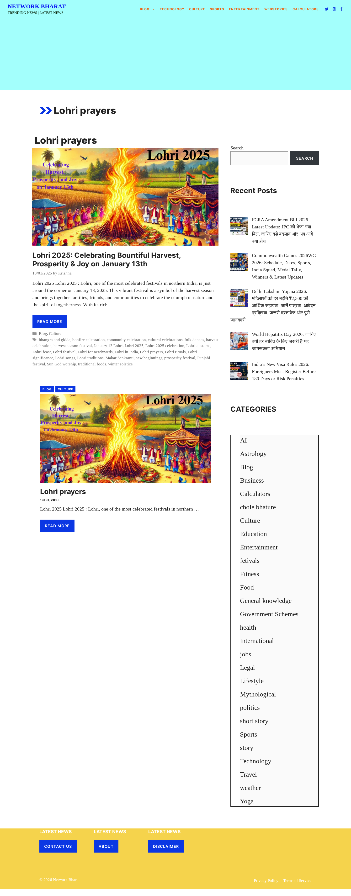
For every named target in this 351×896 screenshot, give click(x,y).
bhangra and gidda (54, 339)
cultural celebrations (165, 339)
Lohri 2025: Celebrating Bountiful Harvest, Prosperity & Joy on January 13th (106, 259)
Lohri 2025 (134, 345)
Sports (217, 9)
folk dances (194, 339)
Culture (197, 9)
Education (253, 534)
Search (237, 147)
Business (252, 480)
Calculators (255, 493)
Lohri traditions (90, 358)
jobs (245, 654)
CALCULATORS (305, 9)
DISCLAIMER (166, 846)
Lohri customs (198, 345)
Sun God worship (61, 364)
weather (250, 787)
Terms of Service (297, 880)
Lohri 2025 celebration (164, 345)
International (257, 640)
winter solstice (120, 364)
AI (243, 440)
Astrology (253, 453)
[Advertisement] (175, 54)
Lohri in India (126, 352)
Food (247, 587)
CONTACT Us (58, 846)
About (106, 846)
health (248, 627)
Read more (49, 321)
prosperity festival (179, 358)
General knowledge (266, 600)
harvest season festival (72, 345)
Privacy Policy (266, 880)
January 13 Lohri (108, 345)
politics (250, 707)
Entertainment (244, 9)
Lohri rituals (175, 352)
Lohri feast (41, 352)
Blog (144, 9)
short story (254, 721)
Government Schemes (269, 614)
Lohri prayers (151, 352)
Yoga (247, 801)
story (246, 747)
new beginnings (149, 358)
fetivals (250, 560)
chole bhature (258, 507)
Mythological (258, 694)
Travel (248, 774)
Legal (247, 667)
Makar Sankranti (120, 358)
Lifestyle (252, 681)
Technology (172, 9)
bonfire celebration (88, 339)
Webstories (276, 9)
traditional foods (92, 364)
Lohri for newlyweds (95, 352)
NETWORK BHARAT (37, 6)
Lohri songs (65, 358)
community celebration (126, 339)
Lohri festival (64, 352)
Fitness (249, 574)
